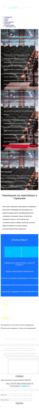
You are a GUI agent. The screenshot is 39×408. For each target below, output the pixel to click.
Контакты (7, 23)
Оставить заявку (9, 25)
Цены (6, 20)
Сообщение (4, 373)
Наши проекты (9, 22)
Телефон (4, 357)
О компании (8, 17)
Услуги (6, 18)
